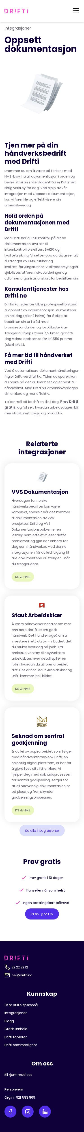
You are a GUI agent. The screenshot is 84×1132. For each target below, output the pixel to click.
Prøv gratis (42, 914)
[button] (76, 11)
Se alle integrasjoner (42, 830)
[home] (16, 11)
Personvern (13, 1089)
